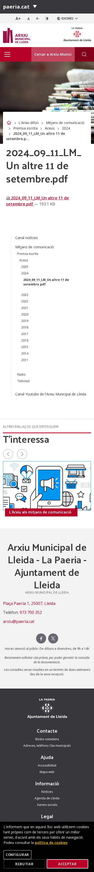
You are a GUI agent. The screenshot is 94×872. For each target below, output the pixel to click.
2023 (24, 295)
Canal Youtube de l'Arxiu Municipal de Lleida (50, 394)
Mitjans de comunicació (65, 122)
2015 (24, 347)
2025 (24, 267)
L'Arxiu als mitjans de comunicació (40, 511)
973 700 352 (31, 612)
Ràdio (21, 374)
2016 (24, 340)
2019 (24, 321)
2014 (24, 353)
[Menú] (35, 7)
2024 (66, 128)
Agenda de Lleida (47, 798)
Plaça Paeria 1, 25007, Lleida (29, 603)
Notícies (47, 792)
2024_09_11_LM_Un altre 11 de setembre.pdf (46, 282)
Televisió (23, 381)
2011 (24, 360)
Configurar (17, 854)
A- (37, 18)
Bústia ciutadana (47, 739)
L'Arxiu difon (29, 122)
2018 (24, 327)
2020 (24, 314)
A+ (18, 18)
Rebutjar (24, 864)
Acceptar (67, 864)
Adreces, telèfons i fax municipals (47, 745)
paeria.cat (16, 6)
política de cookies (51, 842)
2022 (24, 301)
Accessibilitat (47, 765)
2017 (24, 334)
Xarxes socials (47, 805)
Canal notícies (26, 237)
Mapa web (47, 772)
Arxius (50, 128)
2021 (24, 308)
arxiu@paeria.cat (18, 621)
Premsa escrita (25, 128)
